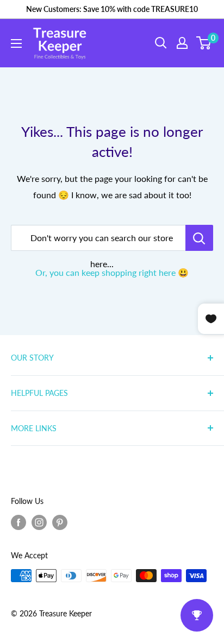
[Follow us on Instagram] (39, 522)
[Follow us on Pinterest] (59, 522)
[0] (204, 42)
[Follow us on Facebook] (18, 522)
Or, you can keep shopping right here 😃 (112, 272)
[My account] (182, 43)
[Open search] (161, 43)
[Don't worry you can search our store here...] (199, 238)
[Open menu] (16, 43)
